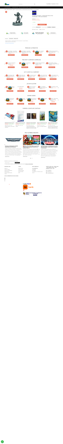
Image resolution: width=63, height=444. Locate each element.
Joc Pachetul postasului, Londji (53, 86)
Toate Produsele (8, 7)
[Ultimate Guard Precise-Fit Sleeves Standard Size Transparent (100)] (20, 116)
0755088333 (49, 170)
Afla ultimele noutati (31, 132)
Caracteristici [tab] (11, 38)
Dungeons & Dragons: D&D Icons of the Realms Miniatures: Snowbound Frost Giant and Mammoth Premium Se (10, 75)
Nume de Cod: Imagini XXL (11, 62)
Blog (30, 7)
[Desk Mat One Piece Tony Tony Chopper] (10, 116)
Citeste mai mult (7, 156)
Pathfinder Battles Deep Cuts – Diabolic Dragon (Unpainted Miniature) (20, 75)
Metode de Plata (20, 168)
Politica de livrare (7, 171)
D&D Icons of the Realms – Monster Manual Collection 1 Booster (38, 51)
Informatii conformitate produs (9, 43)
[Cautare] (34, 4)
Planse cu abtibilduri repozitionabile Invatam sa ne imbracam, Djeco (42, 87)
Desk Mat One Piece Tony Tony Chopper (11, 122)
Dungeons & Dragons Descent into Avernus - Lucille (31, 75)
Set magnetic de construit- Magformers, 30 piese (31, 87)
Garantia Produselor (21, 170)
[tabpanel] (18, 19)
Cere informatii (42, 29)
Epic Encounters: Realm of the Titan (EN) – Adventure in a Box (42, 75)
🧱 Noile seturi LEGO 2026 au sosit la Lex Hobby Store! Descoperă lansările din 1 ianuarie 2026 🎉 (31, 146)
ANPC (19, 172)
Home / (6, 9)
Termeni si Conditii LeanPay (8, 172)
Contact (6, 173)
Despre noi (6, 168)
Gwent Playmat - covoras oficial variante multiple (53, 99)
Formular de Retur (20, 171)
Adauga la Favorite (35, 29)
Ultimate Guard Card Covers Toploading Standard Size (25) (20, 99)
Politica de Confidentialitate (8, 170)
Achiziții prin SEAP (15, 7)
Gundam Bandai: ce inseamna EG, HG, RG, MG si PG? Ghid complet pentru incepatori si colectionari (49, 146)
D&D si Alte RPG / (10, 9)
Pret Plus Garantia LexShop (24, 7)
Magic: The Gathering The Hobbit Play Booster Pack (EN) (46, 122)
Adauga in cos (42, 24)
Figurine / (14, 9)
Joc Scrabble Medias (21, 86)
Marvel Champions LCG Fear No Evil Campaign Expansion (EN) (31, 99)
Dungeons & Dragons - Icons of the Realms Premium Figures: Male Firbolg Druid (25, 51)
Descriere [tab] (6, 38)
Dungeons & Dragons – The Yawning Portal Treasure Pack (24, 63)
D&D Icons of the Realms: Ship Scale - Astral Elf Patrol (53, 75)
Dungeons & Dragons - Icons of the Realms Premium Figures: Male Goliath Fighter (11, 51)
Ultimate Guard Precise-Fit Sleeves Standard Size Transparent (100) (10, 99)
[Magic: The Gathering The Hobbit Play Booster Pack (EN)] (42, 116)
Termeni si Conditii (7, 169)
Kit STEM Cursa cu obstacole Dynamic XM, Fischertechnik (10, 87)
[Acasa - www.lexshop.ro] (9, 4)
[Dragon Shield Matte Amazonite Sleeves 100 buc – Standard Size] (53, 116)
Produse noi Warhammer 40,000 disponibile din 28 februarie (11, 146)
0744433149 (49, 171)
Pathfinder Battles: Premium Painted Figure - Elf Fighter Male (51, 51)
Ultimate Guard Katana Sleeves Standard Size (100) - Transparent (42, 99)
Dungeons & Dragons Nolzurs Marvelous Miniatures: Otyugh (38, 63)
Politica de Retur (20, 169)
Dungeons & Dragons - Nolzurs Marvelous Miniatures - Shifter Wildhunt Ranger (52, 63)
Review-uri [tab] (16, 38)
